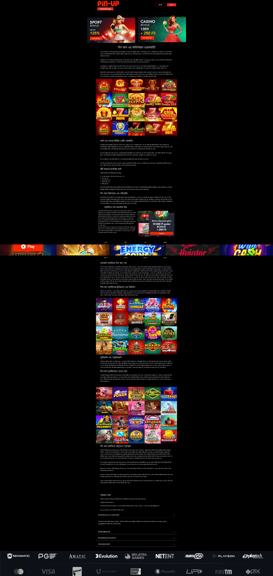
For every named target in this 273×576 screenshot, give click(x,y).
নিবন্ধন (171, 4)
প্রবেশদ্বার (160, 4)
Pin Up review (154, 9)
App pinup (128, 9)
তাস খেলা (165, 257)
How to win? (163, 9)
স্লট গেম (125, 257)
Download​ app (105, 9)
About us (172, 9)
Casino (120, 9)
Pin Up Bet (145, 9)
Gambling (136, 9)
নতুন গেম (105, 257)
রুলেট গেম (145, 257)
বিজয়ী (126, 242)
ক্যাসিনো (165, 242)
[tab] (136, 515)
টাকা (145, 242)
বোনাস (106, 242)
